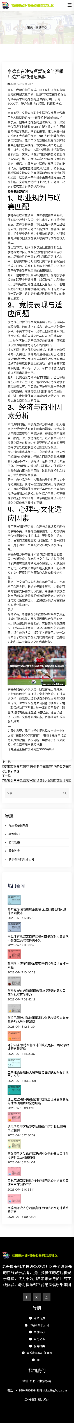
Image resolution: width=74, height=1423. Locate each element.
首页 (30, 27)
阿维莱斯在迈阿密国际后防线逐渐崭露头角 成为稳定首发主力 (37, 992)
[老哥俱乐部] (34, 5)
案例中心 (14, 834)
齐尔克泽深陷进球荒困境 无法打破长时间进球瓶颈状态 (37, 911)
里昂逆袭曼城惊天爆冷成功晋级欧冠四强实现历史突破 (38, 1074)
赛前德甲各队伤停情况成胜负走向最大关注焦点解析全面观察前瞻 (38, 1155)
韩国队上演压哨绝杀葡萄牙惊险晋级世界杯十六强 (38, 965)
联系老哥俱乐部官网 (21, 859)
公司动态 (14, 842)
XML (39, 1360)
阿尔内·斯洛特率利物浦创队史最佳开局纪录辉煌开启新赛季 (38, 1047)
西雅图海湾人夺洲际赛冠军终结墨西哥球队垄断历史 (38, 1209)
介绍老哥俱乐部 (18, 825)
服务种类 (14, 851)
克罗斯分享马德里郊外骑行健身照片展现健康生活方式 (36, 780)
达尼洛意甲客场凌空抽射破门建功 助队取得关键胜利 (37, 1128)
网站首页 (39, 1318)
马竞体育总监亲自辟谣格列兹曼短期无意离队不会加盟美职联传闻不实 (38, 938)
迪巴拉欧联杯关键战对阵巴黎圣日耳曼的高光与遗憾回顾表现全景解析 (38, 1101)
